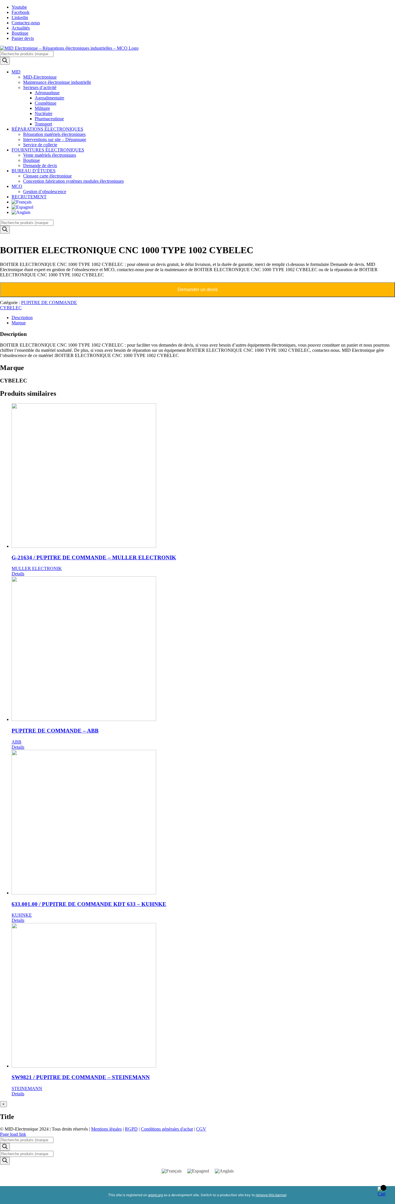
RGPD (131, 1129)
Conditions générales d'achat (167, 1129)
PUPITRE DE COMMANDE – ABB (55, 731)
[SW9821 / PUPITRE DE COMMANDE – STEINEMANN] (203, 996)
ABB (16, 741)
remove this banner (271, 1195)
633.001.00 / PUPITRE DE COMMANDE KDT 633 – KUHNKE (89, 904)
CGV (201, 1129)
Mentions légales (106, 1129)
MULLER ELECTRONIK (37, 568)
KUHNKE (22, 915)
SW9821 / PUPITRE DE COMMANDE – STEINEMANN (81, 1077)
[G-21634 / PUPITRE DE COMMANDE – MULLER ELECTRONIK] (203, 476)
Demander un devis (198, 289)
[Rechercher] (5, 61)
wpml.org (155, 1195)
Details (18, 573)
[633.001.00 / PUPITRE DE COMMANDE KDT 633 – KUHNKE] (203, 823)
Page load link (13, 1134)
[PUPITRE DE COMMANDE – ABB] (203, 649)
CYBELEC (11, 307)
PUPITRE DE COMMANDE (49, 302)
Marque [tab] (19, 322)
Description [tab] (22, 317)
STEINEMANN (27, 1088)
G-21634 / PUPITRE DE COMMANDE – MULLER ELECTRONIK (94, 557)
